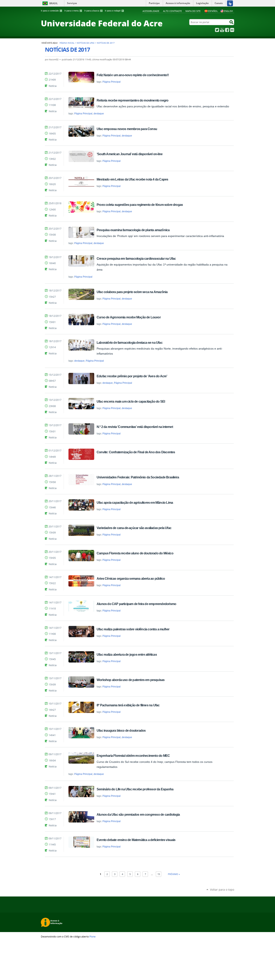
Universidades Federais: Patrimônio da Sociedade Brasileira (138, 477)
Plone (92, 936)
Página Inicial (67, 42)
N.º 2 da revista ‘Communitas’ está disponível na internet (135, 427)
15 (158, 874)
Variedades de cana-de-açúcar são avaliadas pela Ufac (134, 528)
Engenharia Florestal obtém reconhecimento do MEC (133, 755)
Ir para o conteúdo (51, 10)
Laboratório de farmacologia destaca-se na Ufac (129, 342)
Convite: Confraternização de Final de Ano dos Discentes (136, 452)
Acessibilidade (151, 10)
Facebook (227, 30)
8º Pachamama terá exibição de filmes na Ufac (128, 705)
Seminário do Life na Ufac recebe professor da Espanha (135, 789)
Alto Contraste (172, 10)
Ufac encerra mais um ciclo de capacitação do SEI (131, 401)
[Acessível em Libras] (229, 3)
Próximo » (174, 874)
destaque (99, 113)
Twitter (217, 30)
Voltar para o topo (222, 889)
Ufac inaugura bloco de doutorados (121, 730)
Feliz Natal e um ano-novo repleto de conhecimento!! (133, 75)
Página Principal (111, 81)
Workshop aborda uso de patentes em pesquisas (130, 680)
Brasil (53, 3)
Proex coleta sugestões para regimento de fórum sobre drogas (140, 204)
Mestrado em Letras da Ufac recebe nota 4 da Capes (132, 179)
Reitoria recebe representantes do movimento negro (132, 100)
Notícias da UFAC (85, 42)
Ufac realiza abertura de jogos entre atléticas (127, 654)
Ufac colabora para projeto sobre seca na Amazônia (132, 292)
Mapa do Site (193, 10)
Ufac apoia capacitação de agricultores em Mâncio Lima (135, 502)
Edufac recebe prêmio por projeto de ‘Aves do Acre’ (132, 376)
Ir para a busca (93, 10)
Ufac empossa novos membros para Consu (127, 129)
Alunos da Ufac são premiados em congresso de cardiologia (138, 814)
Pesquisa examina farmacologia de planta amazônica (133, 230)
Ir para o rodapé (114, 10)
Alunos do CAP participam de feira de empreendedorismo (136, 604)
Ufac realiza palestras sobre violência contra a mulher (133, 629)
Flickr (232, 30)
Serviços (72, 3)
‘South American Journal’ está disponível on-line (129, 154)
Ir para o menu (72, 10)
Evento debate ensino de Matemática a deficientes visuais (136, 840)
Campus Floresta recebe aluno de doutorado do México (135, 553)
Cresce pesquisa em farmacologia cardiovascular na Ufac (136, 258)
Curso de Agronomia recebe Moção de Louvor (129, 317)
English (228, 10)
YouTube (222, 30)
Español (213, 10)
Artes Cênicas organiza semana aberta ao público (131, 578)
